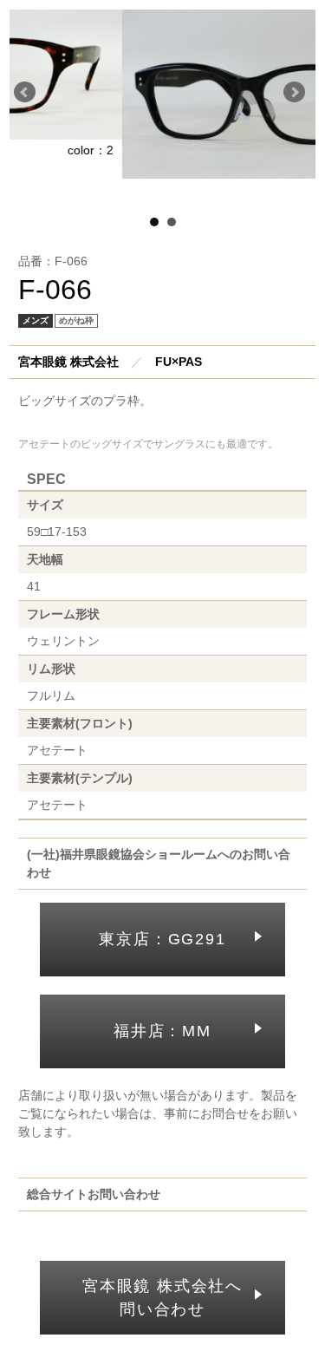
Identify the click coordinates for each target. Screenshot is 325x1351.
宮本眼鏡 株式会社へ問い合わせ (162, 1297)
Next (297, 95)
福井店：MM (162, 1031)
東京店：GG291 (162, 939)
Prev (28, 95)
